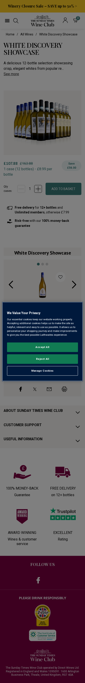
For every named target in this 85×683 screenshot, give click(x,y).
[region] (42, 341)
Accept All (42, 347)
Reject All (42, 358)
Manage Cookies (42, 370)
